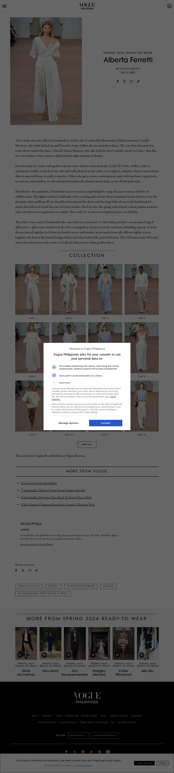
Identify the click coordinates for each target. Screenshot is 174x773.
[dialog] (87, 386)
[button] (87, 382)
